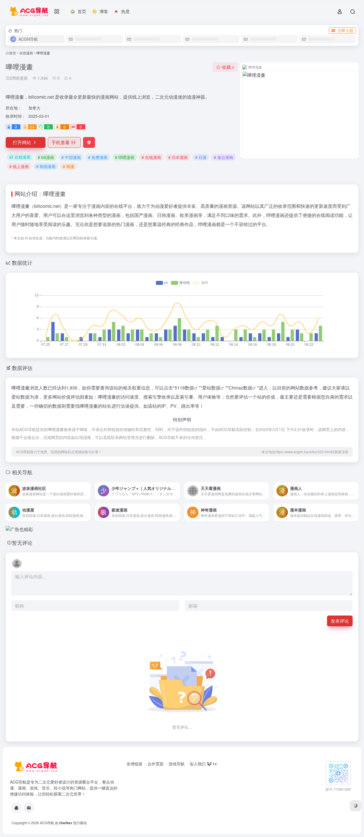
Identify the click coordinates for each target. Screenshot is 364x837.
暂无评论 (22, 542)
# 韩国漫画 (45, 166)
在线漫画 (26, 52)
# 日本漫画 (178, 157)
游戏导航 (177, 763)
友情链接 (134, 763)
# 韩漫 (68, 166)
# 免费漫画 (97, 157)
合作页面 (156, 763)
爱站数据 (211, 387)
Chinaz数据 (240, 387)
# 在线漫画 (151, 157)
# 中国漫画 (71, 157)
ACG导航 (47, 822)
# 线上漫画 (19, 166)
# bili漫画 (46, 157)
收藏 (228, 67)
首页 (12, 52)
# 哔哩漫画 (124, 157)
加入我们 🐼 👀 (204, 763)
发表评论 (340, 621)
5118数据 (184, 387)
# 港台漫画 (223, 157)
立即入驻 (345, 30)
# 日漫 (200, 157)
